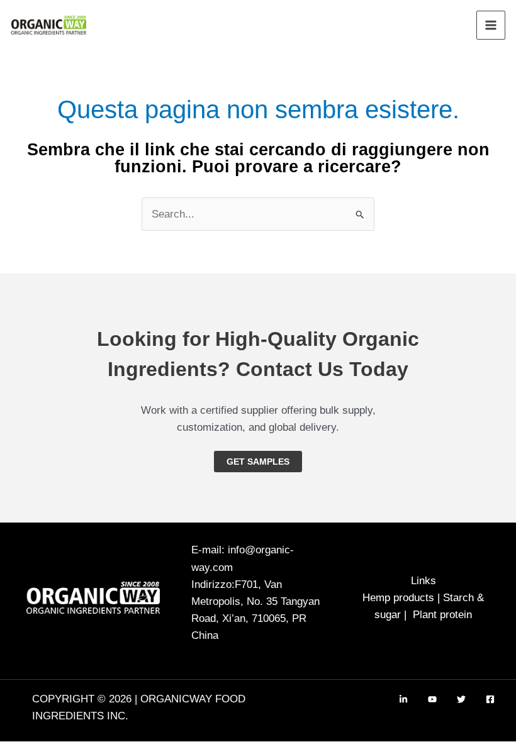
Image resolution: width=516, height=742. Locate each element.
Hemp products (398, 598)
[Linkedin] (403, 699)
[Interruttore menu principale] (490, 25)
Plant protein (442, 615)
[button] (258, 461)
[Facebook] (490, 699)
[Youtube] (432, 699)
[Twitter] (461, 699)
